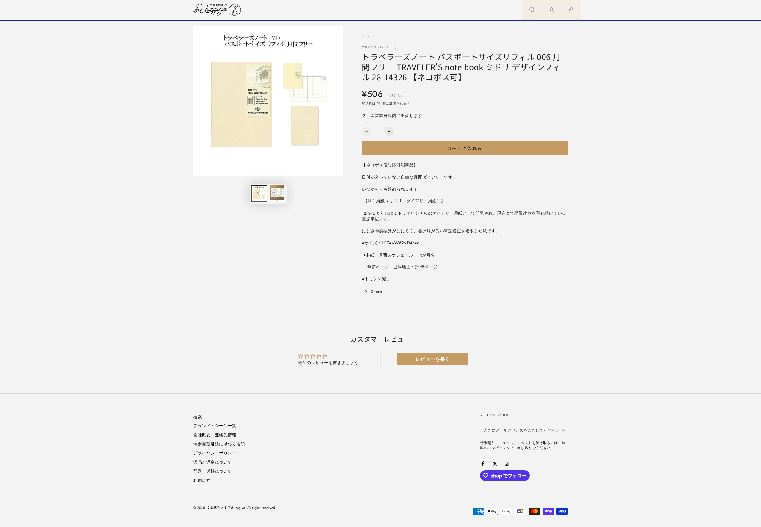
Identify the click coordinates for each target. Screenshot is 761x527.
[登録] (565, 430)
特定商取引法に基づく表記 (219, 444)
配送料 (367, 103)
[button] (532, 10)
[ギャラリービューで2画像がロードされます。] (277, 193)
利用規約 (201, 480)
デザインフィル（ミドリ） (380, 47)
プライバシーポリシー (214, 453)
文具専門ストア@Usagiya (226, 507)
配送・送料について (212, 471)
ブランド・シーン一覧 (214, 426)
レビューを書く (433, 359)
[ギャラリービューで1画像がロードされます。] (259, 193)
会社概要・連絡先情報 (214, 435)
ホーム (366, 36)
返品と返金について (212, 462)
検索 (197, 417)
